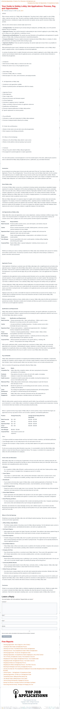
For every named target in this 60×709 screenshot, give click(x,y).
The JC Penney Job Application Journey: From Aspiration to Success (19, 656)
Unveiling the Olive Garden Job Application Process (15, 646)
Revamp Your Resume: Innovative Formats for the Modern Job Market (19, 682)
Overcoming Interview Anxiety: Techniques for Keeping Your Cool (18, 684)
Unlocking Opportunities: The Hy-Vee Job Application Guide (17, 652)
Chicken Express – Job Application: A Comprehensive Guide (17, 672)
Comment (4, 601)
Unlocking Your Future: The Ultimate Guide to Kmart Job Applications (19, 648)
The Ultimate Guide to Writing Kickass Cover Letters (15, 678)
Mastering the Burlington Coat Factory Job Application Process (18, 666)
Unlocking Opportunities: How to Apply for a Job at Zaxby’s (17, 644)
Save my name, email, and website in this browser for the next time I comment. (18, 633)
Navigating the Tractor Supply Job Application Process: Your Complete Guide (21, 658)
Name (3, 615)
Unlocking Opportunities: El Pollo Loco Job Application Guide (17, 674)
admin (22, 10)
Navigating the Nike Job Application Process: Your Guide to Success (19, 660)
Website (3, 626)
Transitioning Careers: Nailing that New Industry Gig (15, 676)
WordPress (25, 707)
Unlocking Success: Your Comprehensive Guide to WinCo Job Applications (20, 650)
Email (3, 620)
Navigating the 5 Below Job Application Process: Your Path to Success (20, 664)
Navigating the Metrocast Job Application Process (15, 662)
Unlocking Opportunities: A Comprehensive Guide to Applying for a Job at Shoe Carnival (23, 654)
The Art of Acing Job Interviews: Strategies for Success (16, 680)
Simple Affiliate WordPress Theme (35, 707)
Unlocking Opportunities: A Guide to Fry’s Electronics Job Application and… (19, 1)
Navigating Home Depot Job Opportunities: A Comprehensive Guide (43, 3)
